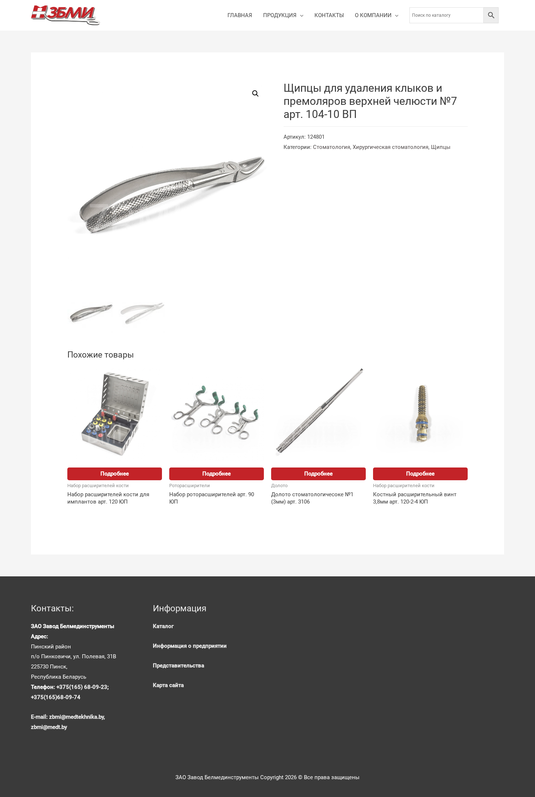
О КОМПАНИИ (373, 15)
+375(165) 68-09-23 (81, 687)
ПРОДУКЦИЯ (280, 15)
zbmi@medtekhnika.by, (77, 717)
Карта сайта (168, 685)
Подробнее (114, 473)
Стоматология (331, 147)
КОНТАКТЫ (329, 15)
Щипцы (441, 147)
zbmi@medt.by (49, 727)
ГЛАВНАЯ (239, 15)
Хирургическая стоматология (390, 147)
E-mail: (40, 717)
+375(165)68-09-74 (55, 697)
